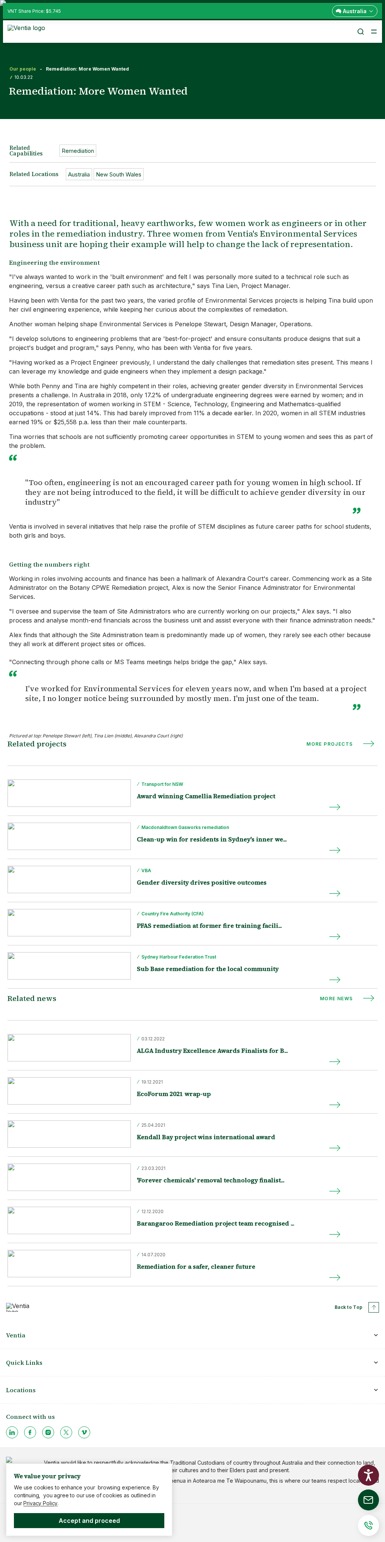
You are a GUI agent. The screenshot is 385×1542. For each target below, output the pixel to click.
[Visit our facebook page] (30, 1432)
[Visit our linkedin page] (12, 1432)
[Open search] (360, 31)
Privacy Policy (40, 1503)
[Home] (28, 31)
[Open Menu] (373, 31)
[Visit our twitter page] (66, 1432)
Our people (22, 69)
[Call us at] (368, 1525)
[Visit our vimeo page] (84, 1432)
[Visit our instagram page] (48, 1432)
